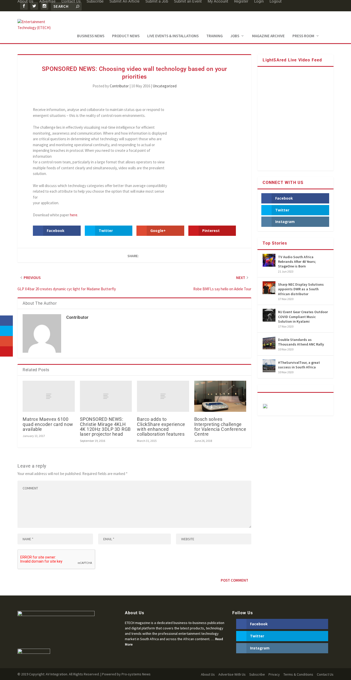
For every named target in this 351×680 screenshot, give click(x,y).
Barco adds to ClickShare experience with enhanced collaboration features (161, 426)
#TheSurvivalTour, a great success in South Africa (299, 364)
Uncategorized (165, 85)
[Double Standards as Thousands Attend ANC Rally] (269, 343)
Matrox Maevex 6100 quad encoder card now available (48, 424)
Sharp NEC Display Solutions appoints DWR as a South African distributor (301, 289)
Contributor (119, 85)
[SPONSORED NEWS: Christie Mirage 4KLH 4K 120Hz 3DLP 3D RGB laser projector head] (106, 396)
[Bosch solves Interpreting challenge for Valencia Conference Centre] (220, 396)
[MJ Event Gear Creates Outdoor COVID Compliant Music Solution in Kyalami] (269, 315)
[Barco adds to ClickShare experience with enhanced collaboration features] (163, 396)
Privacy (274, 674)
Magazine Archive (268, 36)
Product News (126, 36)
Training (214, 36)
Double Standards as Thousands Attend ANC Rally (301, 342)
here (73, 214)
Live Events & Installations (173, 36)
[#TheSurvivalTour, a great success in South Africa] (269, 365)
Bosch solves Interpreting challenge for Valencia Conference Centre (220, 426)
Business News (90, 36)
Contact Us (325, 674)
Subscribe (257, 674)
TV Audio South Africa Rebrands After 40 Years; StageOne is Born (297, 261)
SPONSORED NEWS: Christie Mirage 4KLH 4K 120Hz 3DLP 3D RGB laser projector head (105, 426)
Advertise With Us (232, 674)
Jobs (234, 36)
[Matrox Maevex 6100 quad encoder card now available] (49, 396)
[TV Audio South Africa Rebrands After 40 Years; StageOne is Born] (269, 260)
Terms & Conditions (298, 674)
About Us (208, 674)
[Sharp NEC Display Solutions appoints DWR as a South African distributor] (269, 287)
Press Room (303, 36)
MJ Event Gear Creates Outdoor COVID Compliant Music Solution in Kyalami (303, 316)
